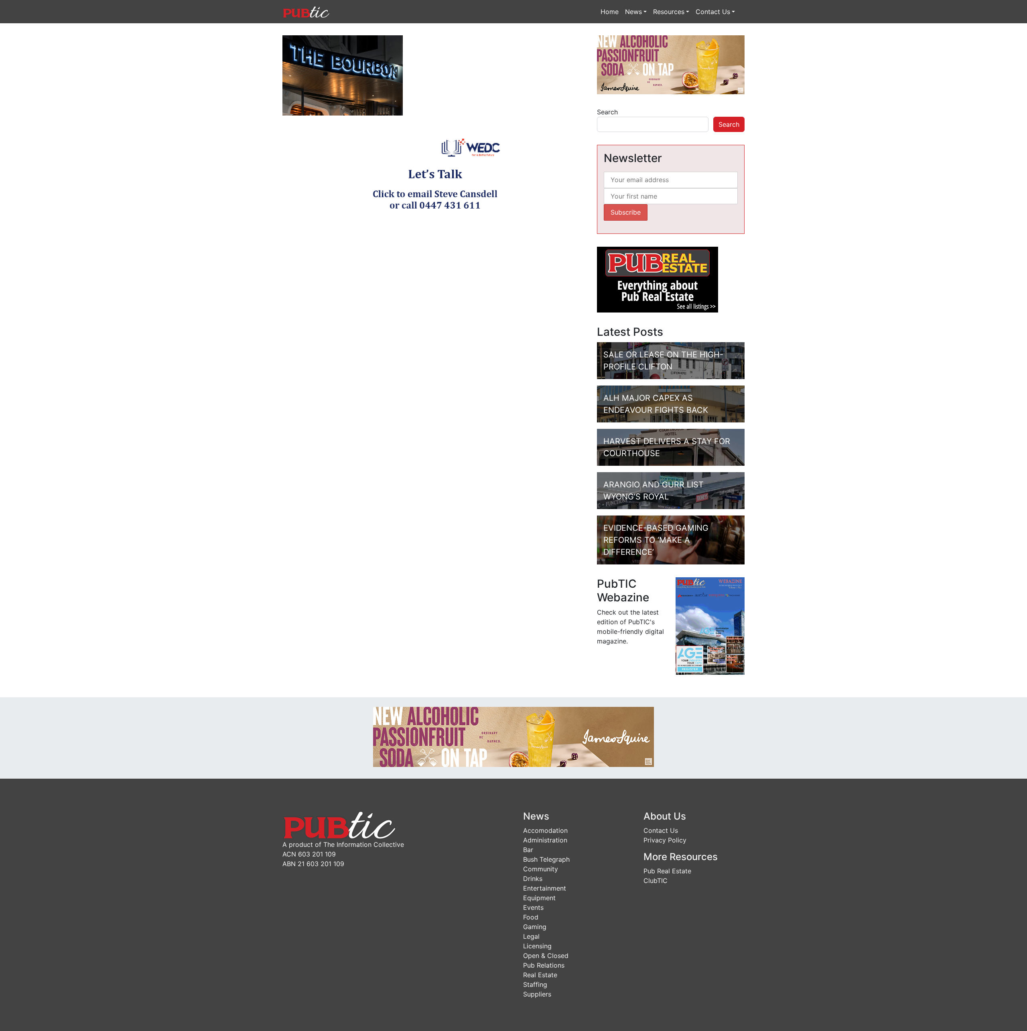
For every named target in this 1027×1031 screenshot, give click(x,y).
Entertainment (544, 888)
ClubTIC (655, 881)
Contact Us (713, 12)
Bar (528, 850)
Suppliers (537, 994)
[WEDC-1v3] (435, 176)
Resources (668, 12)
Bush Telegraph (546, 859)
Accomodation (545, 830)
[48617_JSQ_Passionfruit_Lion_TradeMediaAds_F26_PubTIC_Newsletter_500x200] (671, 64)
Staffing (535, 984)
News (633, 12)
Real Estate (540, 975)
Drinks (532, 879)
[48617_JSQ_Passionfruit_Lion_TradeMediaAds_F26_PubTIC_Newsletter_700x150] (513, 736)
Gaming (534, 927)
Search (607, 112)
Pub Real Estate (667, 871)
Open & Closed (545, 956)
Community (540, 869)
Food (530, 917)
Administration (545, 840)
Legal (531, 936)
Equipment (539, 898)
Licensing (537, 946)
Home (610, 12)
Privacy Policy (664, 840)
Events (533, 907)
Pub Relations (543, 965)
